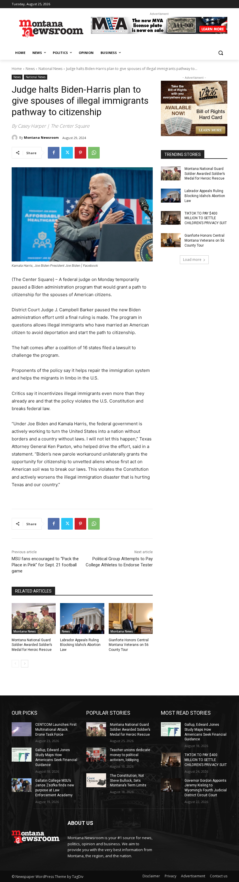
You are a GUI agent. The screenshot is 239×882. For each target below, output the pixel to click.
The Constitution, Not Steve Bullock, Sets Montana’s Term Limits (128, 781)
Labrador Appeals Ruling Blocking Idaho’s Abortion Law (80, 645)
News (30, 68)
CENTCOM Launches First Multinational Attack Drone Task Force (56, 730)
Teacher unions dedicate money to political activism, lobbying (130, 755)
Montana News (24, 631)
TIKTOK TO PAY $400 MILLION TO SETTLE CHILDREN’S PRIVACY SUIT (205, 218)
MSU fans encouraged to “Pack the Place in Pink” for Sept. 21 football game (45, 565)
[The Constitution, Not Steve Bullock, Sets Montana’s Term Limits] (96, 780)
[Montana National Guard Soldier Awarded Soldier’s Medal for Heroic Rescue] (34, 618)
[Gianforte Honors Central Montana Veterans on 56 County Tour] (131, 618)
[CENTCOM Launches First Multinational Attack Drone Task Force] (21, 729)
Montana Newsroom (41, 137)
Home (17, 68)
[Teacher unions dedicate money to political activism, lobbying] (96, 755)
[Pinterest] (80, 153)
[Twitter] (67, 153)
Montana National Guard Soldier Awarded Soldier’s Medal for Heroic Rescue (32, 645)
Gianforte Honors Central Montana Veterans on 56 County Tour (129, 645)
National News (50, 68)
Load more (192, 259)
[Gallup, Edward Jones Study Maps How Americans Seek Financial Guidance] (21, 755)
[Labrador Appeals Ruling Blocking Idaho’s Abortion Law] (82, 618)
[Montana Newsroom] (15, 137)
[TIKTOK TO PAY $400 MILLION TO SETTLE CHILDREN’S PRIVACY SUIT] (171, 218)
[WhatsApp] (94, 153)
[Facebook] (53, 153)
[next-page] (24, 663)
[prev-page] (15, 663)
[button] (220, 53)
